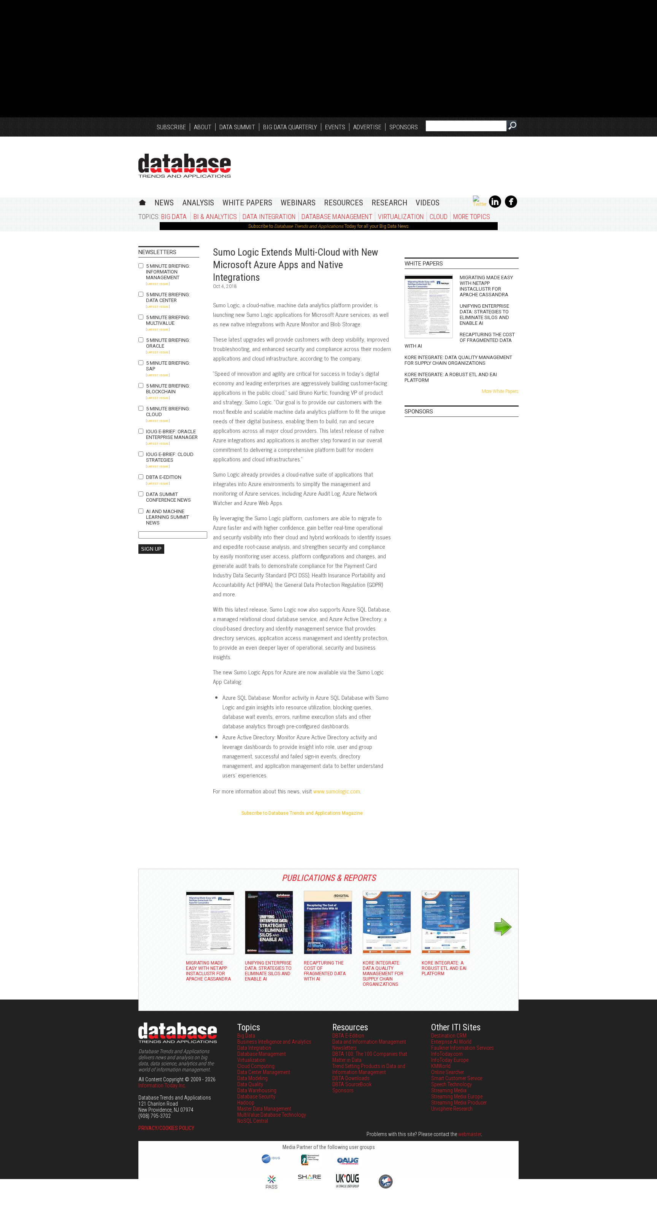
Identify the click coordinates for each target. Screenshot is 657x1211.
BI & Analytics (215, 217)
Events (335, 127)
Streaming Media (449, 1090)
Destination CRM (449, 1036)
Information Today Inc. (162, 1085)
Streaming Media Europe (456, 1096)
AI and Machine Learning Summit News (167, 517)
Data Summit (237, 127)
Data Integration (269, 217)
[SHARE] (309, 1179)
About (202, 127)
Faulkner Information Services (462, 1048)
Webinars (298, 202)
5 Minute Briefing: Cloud (168, 411)
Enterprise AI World (451, 1042)
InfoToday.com (447, 1054)
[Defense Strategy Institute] (385, 1187)
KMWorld (441, 1066)
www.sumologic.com (336, 791)
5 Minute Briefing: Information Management (168, 271)
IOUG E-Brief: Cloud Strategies (170, 457)
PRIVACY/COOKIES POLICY (166, 1128)
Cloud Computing (256, 1066)
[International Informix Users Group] (310, 1165)
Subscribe (171, 127)
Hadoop (245, 1103)
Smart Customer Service (456, 1078)
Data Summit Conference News (168, 497)
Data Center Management (263, 1072)
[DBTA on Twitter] (480, 204)
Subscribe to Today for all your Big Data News (328, 226)
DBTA (184, 166)
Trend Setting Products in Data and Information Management (368, 1069)
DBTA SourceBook (351, 1084)
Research (389, 202)
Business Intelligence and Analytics (274, 1042)
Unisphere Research (452, 1109)
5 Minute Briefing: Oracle (168, 343)
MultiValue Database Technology (271, 1115)
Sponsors (403, 127)
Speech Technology (451, 1084)
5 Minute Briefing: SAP (168, 366)
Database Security (256, 1096)
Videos (428, 202)
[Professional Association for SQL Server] (271, 1189)
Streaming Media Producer (459, 1103)
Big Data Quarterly (290, 127)
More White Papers (500, 391)
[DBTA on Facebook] (511, 206)
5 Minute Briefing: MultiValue (168, 320)
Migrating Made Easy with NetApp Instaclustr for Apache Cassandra (486, 286)
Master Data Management (264, 1109)
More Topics (471, 217)
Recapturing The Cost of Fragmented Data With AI (460, 340)
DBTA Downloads (351, 1078)
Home (142, 201)
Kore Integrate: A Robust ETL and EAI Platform (451, 377)
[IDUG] (271, 1163)
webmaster (469, 1134)
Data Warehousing (256, 1090)
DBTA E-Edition (163, 477)
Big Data (174, 217)
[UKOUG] (347, 1185)
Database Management (337, 217)
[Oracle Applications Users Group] (347, 1165)
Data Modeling (252, 1078)
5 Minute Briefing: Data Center (168, 297)
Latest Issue (157, 284)
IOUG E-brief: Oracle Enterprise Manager (172, 434)
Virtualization (401, 217)
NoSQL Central (252, 1121)
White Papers (247, 202)
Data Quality (250, 1084)
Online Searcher (447, 1072)
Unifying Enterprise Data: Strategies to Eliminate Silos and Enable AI (484, 314)
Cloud (439, 217)
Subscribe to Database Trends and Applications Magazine (302, 813)
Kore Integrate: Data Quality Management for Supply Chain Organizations (458, 360)
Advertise (367, 127)
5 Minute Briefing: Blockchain (168, 388)
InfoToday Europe (449, 1060)
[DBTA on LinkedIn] (495, 206)
